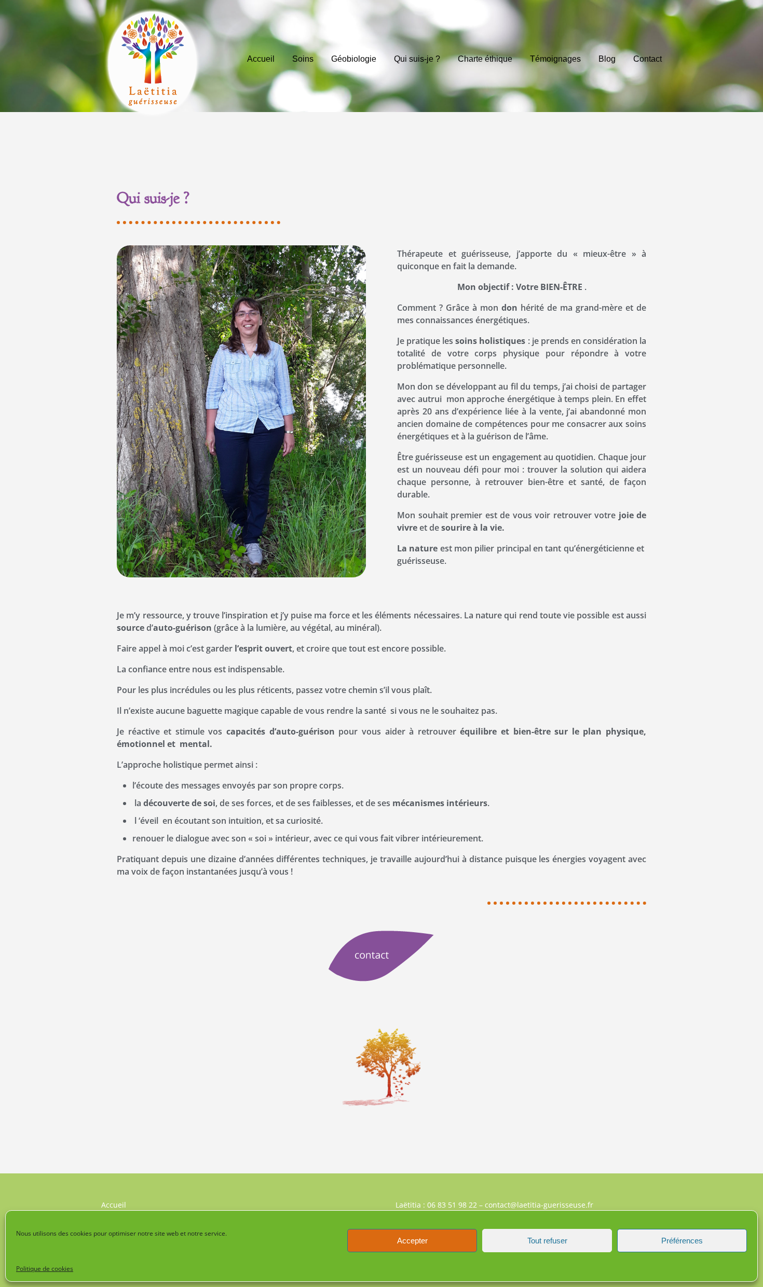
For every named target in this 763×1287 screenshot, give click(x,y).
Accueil (113, 1205)
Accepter (412, 1240)
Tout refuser (547, 1240)
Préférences (682, 1240)
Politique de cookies (44, 1268)
